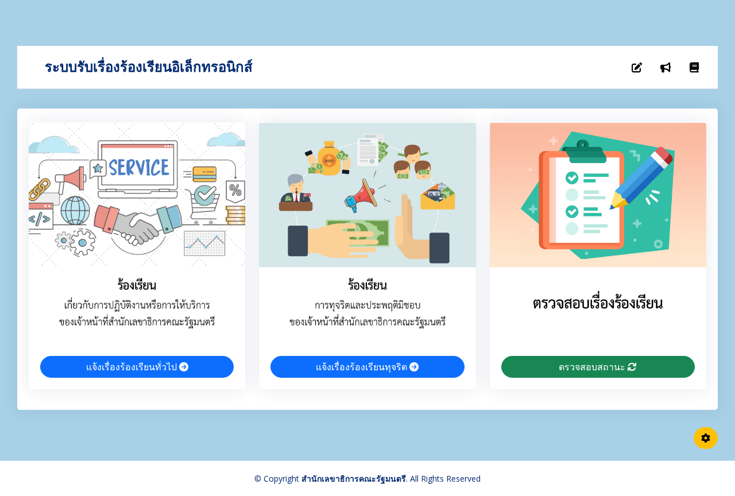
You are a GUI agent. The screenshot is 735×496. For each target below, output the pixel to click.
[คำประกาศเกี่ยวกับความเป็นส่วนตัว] (665, 67)
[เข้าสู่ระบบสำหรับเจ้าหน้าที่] (706, 438)
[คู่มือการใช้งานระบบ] (694, 67)
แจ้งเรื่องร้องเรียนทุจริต (362, 367)
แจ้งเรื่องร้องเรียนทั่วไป (132, 367)
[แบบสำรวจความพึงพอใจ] (637, 67)
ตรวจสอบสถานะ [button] (593, 367)
